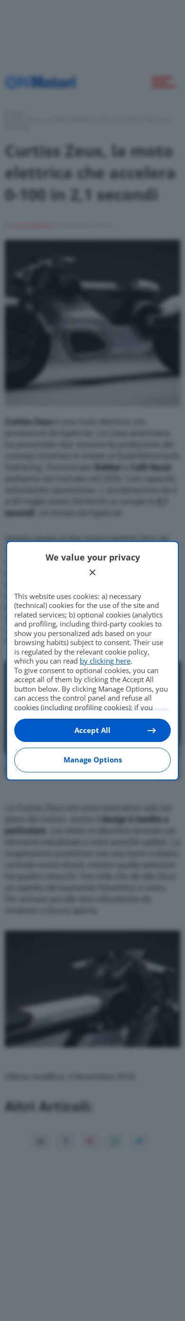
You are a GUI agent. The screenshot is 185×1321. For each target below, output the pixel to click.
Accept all (92, 730)
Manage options (93, 759)
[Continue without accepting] (92, 572)
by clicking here (105, 660)
